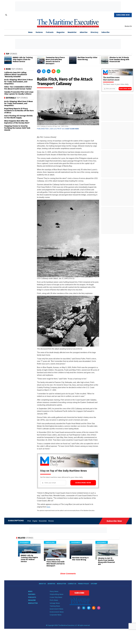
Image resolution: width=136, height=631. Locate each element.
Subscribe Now (83, 483)
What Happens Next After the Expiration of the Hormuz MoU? (16, 122)
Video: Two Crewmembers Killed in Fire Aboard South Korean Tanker (18, 88)
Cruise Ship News (56, 597)
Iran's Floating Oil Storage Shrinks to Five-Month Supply (18, 117)
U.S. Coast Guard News (70, 129)
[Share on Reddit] (53, 71)
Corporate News (55, 615)
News (30, 591)
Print (29, 521)
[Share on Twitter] (44, 71)
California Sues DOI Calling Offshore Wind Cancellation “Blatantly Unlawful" (15, 74)
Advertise (83, 32)
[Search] (6, 15)
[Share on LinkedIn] (49, 71)
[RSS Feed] (93, 608)
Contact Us (72, 584)
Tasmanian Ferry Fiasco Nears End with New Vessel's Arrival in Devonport (55, 60)
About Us (42, 584)
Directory (94, 32)
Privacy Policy (83, 584)
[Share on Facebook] (39, 71)
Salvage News (55, 603)
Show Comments (68, 574)
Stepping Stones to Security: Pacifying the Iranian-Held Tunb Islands (17, 128)
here (48, 507)
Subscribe (105, 32)
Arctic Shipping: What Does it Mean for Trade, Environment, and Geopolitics (18, 82)
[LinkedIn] (83, 608)
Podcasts (49, 32)
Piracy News (54, 591)
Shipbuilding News (56, 594)
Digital (34, 521)
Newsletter (72, 32)
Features (39, 32)
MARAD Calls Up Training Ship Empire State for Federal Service (23, 59)
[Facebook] (78, 608)
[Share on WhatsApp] (58, 71)
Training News (55, 606)
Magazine (60, 32)
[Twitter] (88, 608)
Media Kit (128, 26)
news (30, 32)
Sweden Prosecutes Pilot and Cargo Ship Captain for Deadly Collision (18, 93)
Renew (51, 521)
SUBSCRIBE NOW (123, 15)
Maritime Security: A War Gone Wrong (87, 58)
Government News (56, 609)
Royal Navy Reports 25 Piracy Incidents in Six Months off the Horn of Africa (19, 111)
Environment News (57, 612)
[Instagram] (98, 608)
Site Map (94, 584)
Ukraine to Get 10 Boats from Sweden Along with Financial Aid (119, 59)
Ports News (54, 600)
